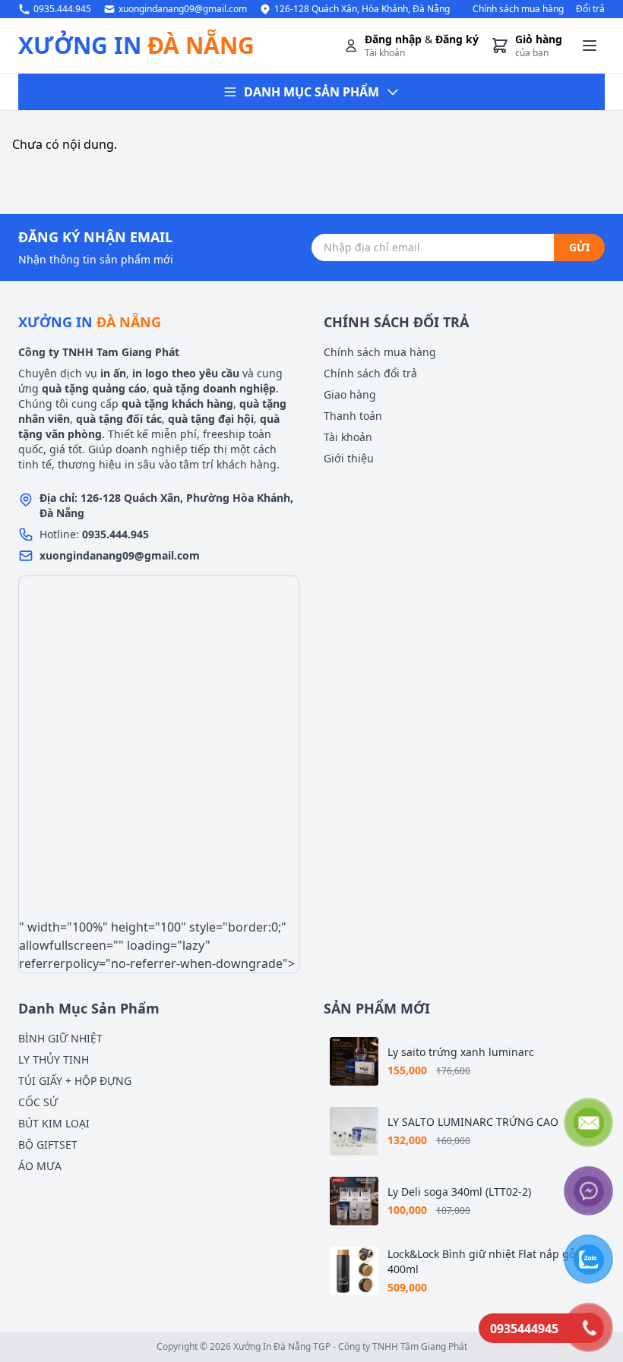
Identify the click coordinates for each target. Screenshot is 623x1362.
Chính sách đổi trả (370, 373)
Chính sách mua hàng (518, 9)
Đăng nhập (393, 39)
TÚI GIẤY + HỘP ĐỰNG (74, 1081)
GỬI (579, 247)
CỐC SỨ (38, 1102)
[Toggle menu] (589, 45)
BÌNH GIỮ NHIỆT (60, 1038)
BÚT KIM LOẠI (54, 1123)
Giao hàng (350, 394)
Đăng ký (457, 39)
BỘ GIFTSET (47, 1144)
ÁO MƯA (40, 1166)
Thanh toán (353, 415)
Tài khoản (348, 437)
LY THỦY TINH (53, 1059)
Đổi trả (590, 9)
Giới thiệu (349, 458)
